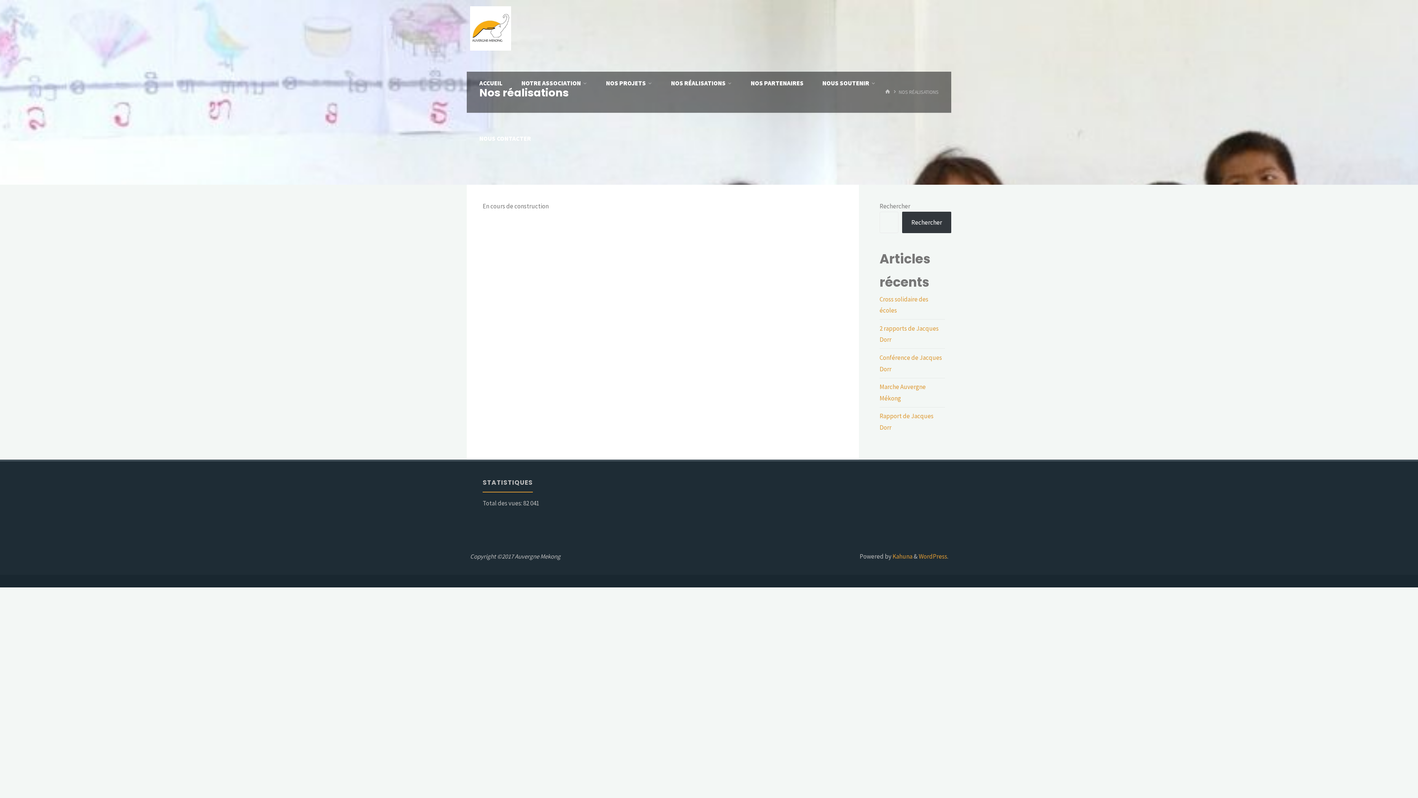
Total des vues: (503, 503)
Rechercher (895, 206)
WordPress (933, 556)
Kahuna (901, 556)
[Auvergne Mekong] (490, 28)
